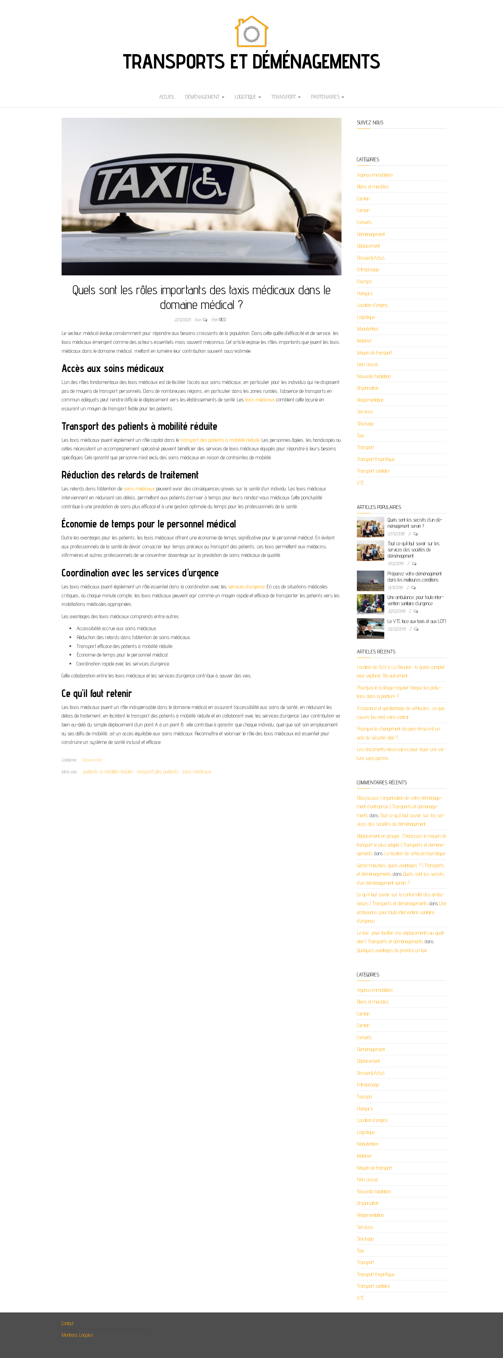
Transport (284, 97)
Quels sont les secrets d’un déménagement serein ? (415, 523)
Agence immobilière (375, 175)
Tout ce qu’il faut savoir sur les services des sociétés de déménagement (413, 549)
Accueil (167, 97)
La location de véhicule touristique (414, 853)
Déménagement (203, 97)
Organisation (367, 388)
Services (365, 411)
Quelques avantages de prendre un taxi (392, 950)
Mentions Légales (77, 1335)
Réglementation (370, 400)
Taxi (360, 435)
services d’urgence (246, 586)
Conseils (364, 222)
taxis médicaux (260, 399)
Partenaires (326, 97)
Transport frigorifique (376, 459)
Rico (222, 319)
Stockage (365, 423)
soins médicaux (139, 488)
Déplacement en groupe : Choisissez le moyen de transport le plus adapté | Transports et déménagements (401, 845)
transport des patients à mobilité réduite (219, 440)
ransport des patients (157, 771)
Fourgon (364, 281)
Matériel (364, 340)
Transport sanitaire (373, 471)
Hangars (365, 293)
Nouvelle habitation (374, 376)
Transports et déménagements (251, 61)
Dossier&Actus (371, 257)
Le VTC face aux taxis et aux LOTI (417, 621)
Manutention (367, 328)
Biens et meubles (373, 186)
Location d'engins (372, 305)
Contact (68, 1323)
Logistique (246, 97)
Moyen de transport (374, 352)
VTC (360, 482)
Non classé (367, 364)
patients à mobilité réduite (107, 771)
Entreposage (368, 269)
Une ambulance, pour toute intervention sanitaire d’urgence (416, 600)
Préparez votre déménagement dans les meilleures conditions (415, 577)
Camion (363, 198)
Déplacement (92, 759)
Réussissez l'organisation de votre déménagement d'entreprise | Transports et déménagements (399, 807)
